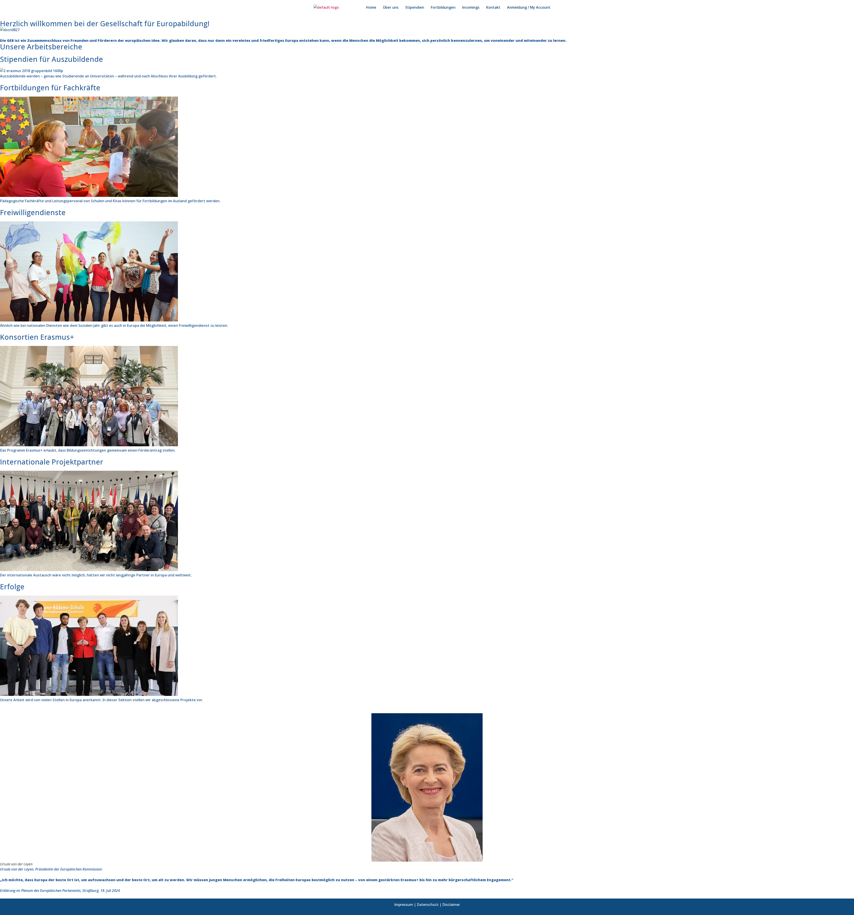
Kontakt (493, 7)
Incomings (470, 7)
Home (371, 7)
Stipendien (414, 7)
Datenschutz (428, 904)
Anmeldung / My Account (528, 7)
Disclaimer (451, 904)
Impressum (403, 904)
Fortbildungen (443, 7)
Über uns (391, 7)
